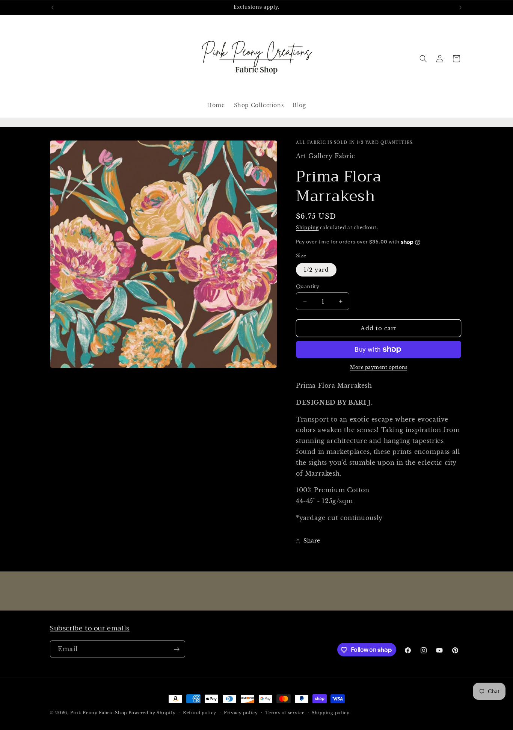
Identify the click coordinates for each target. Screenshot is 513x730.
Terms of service (284, 712)
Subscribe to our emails (90, 628)
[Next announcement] (460, 7)
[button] (423, 58)
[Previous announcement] (52, 7)
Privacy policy (241, 712)
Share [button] (311, 540)
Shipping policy (331, 712)
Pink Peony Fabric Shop (98, 712)
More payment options (378, 367)
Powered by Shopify (152, 712)
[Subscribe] (176, 649)
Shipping (307, 227)
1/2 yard (316, 269)
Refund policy (199, 712)
